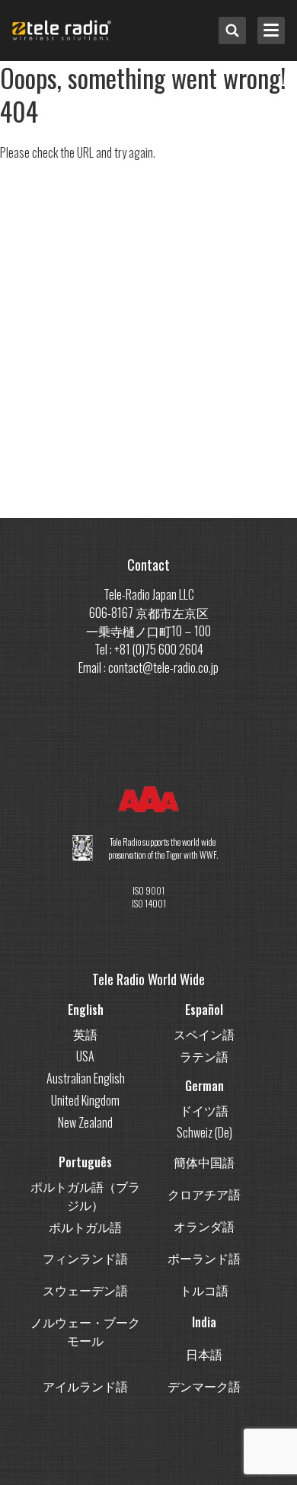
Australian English (85, 1078)
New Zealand (85, 1122)
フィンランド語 (85, 1258)
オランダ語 (204, 1226)
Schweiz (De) (204, 1132)
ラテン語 (204, 1056)
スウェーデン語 (85, 1290)
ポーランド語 (204, 1258)
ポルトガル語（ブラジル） (85, 1195)
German (204, 1086)
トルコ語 (204, 1290)
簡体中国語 (204, 1162)
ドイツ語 (204, 1110)
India (204, 1322)
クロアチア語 (204, 1194)
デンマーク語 (204, 1386)
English (86, 1009)
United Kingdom (85, 1100)
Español (204, 1009)
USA (85, 1056)
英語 (85, 1034)
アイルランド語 (85, 1386)
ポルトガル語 (85, 1227)
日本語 (204, 1354)
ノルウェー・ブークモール (85, 1331)
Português (85, 1162)
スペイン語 (204, 1034)
